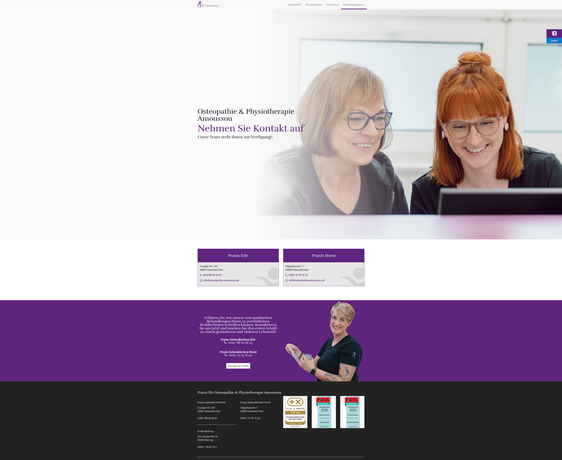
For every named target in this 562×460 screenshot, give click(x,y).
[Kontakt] (554, 33)
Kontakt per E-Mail (238, 365)
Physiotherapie (314, 4)
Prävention (333, 4)
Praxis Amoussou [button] (353, 4)
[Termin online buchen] (554, 40)
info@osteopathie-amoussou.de (221, 280)
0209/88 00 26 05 (212, 275)
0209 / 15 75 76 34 (240, 355)
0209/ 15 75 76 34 (298, 275)
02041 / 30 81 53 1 (207, 447)
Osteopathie (294, 4)
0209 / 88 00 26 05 (240, 342)
